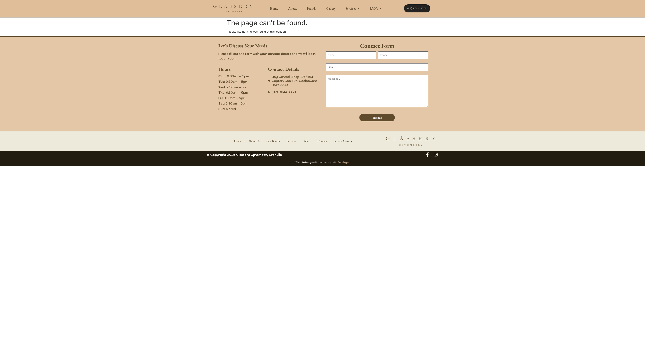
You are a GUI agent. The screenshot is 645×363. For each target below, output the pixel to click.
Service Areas (341, 141)
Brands (311, 8)
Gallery (331, 8)
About (292, 8)
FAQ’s (374, 8)
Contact (322, 141)
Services (351, 8)
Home (274, 8)
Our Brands (273, 141)
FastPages (344, 162)
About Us (254, 141)
